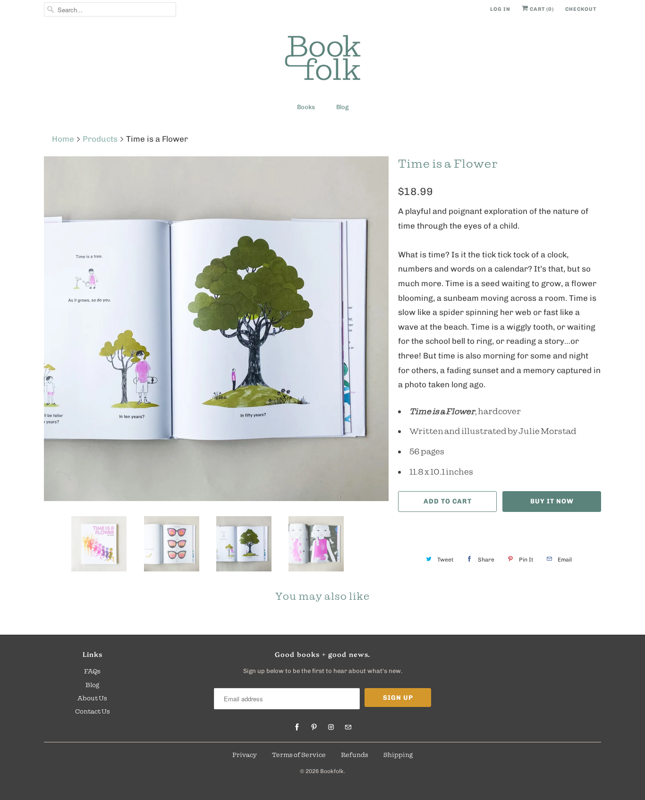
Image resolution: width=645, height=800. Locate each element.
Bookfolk (332, 771)
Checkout (580, 9)
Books (306, 107)
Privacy (244, 754)
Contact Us (92, 711)
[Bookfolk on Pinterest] (314, 727)
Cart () (541, 9)
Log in (500, 9)
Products (100, 139)
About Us (92, 698)
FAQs (92, 671)
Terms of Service (299, 754)
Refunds (354, 754)
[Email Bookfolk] (348, 727)
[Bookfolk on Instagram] (331, 727)
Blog (342, 107)
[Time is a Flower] (216, 328)
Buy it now (552, 501)
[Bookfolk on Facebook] (297, 727)
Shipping (398, 754)
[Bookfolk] (322, 59)
